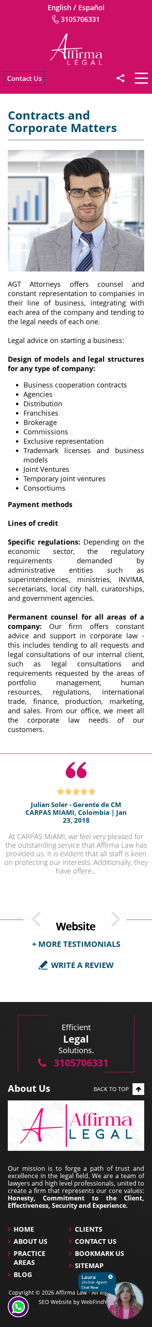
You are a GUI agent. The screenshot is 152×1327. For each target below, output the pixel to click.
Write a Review (82, 965)
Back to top (111, 1089)
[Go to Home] (76, 49)
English (59, 7)
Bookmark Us (99, 1253)
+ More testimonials (76, 944)
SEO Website (55, 1302)
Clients (88, 1229)
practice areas (30, 1258)
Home (24, 1229)
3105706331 (80, 19)
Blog (23, 1274)
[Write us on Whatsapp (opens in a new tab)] (18, 1306)
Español (91, 7)
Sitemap (89, 1265)
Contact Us (24, 78)
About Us (30, 1241)
